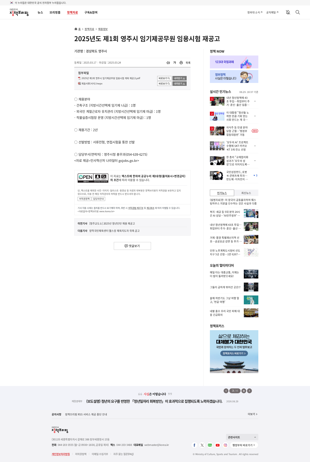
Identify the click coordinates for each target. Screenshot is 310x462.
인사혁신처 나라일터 (104, 160)
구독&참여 (91, 12)
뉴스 (40, 12)
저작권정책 (84, 198)
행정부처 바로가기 (242, 445)
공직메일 (271, 12)
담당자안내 (98, 198)
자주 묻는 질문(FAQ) (123, 454)
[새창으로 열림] (181, 63)
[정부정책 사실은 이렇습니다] (234, 76)
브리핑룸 (55, 12)
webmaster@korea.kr (156, 445)
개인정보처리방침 (61, 454)
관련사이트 (234, 437)
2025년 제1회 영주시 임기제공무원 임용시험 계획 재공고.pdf (111, 78)
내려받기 (178, 78)
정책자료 (72, 12)
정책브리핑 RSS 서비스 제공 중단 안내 (86, 414)
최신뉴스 (246, 193)
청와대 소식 (253, 12)
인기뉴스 (222, 193)
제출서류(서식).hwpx (92, 83)
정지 (243, 390)
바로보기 (163, 78)
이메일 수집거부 (100, 454)
